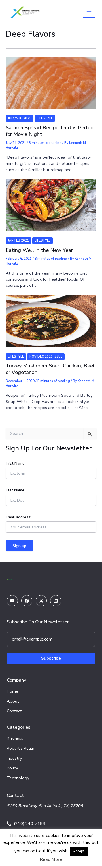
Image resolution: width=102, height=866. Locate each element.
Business (15, 738)
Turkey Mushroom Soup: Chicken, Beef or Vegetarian (50, 368)
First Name (15, 463)
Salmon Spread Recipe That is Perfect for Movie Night (50, 130)
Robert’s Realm (21, 748)
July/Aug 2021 (19, 118)
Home (12, 691)
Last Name (15, 490)
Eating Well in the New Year (39, 250)
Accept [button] (78, 851)
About (13, 701)
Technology (18, 778)
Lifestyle (45, 118)
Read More (51, 859)
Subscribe (51, 658)
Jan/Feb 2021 (18, 240)
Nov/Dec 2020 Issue (45, 356)
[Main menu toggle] (89, 11)
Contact (14, 711)
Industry (14, 758)
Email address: (18, 517)
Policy (12, 768)
